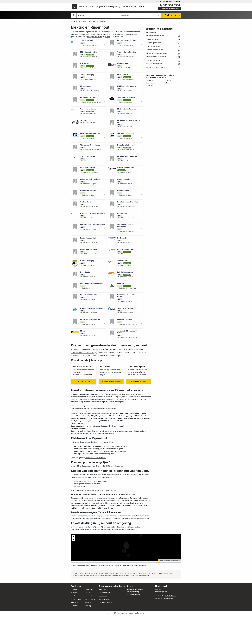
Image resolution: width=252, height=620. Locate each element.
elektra (99, 37)
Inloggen (158, 1)
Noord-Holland (132, 529)
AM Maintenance (104, 599)
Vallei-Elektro (103, 596)
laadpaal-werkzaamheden (82, 352)
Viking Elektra (103, 589)
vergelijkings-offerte (93, 466)
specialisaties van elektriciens (95, 458)
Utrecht (87, 592)
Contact (141, 7)
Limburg (88, 606)
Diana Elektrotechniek (106, 602)
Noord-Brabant (90, 599)
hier (147, 575)
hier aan (143, 565)
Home (92, 7)
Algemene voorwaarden (135, 589)
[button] (124, 551)
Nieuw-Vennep (150, 83)
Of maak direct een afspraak (169, 9)
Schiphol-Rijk (150, 81)
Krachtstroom (128, 7)
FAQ (135, 7)
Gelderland (89, 589)
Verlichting (110, 7)
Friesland (74, 592)
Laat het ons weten (120, 565)
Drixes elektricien (104, 592)
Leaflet (161, 560)
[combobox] (138, 15)
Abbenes (167, 83)
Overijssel (74, 606)
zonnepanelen (92, 37)
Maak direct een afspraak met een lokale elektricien (131, 518)
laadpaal (107, 37)
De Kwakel (168, 81)
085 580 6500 (171, 5)
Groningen (74, 589)
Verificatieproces (161, 592)
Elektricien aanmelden (172, 1)
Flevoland (74, 602)
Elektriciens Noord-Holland (87, 21)
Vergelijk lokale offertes (112, 381)
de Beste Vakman (170, 596)
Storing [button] (118, 7)
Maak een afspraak (139, 381)
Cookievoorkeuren (133, 594)
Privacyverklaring (133, 592)
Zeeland (88, 602)
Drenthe (73, 596)
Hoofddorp (149, 85)
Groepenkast (100, 7)
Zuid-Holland (89, 596)
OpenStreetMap (169, 560)
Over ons (158, 589)
